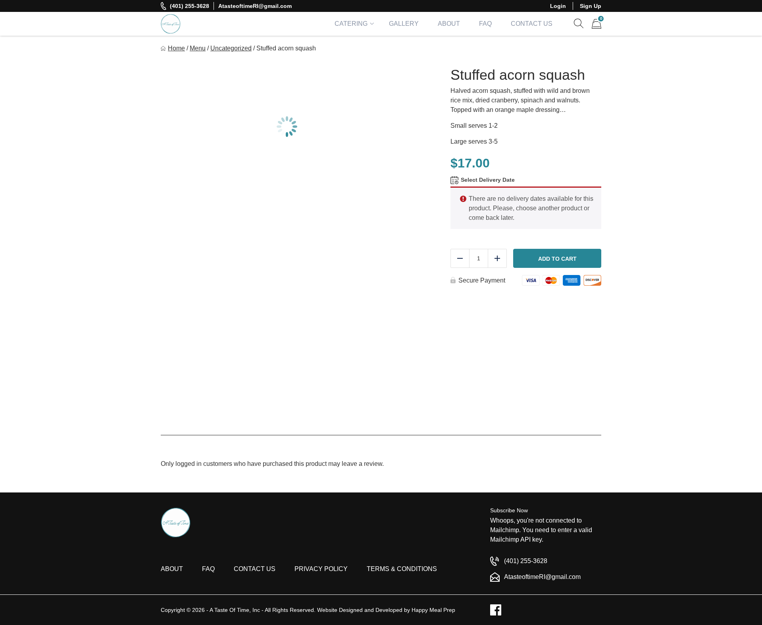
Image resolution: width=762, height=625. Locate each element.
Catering (351, 23)
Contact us (254, 568)
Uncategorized (231, 48)
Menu (198, 48)
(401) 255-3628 (189, 6)
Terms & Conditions (402, 568)
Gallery (404, 23)
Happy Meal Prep (433, 610)
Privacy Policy (321, 568)
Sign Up (590, 6)
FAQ (485, 23)
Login (558, 6)
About (449, 23)
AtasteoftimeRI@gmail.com (255, 6)
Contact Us (531, 23)
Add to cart (557, 259)
